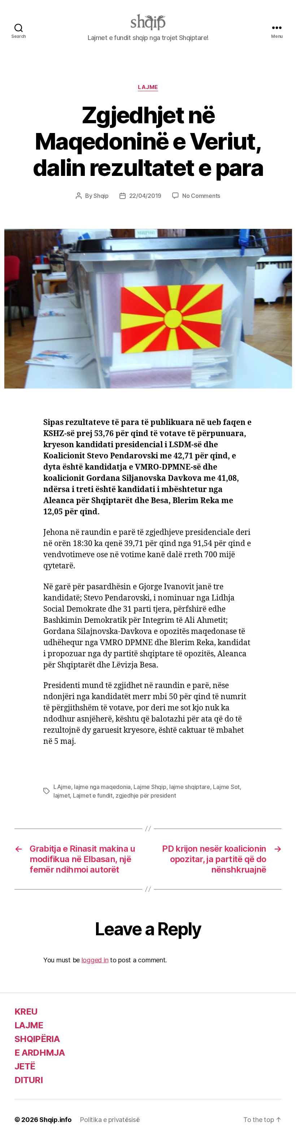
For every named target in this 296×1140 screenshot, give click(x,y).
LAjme (62, 786)
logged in (95, 960)
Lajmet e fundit (93, 795)
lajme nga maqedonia (102, 786)
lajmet (61, 795)
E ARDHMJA (39, 1052)
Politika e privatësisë (109, 1119)
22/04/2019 (145, 195)
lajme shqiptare (189, 786)
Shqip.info (55, 1119)
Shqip (101, 195)
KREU (25, 1011)
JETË (24, 1066)
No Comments (201, 195)
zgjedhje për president (146, 795)
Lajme (148, 87)
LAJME (28, 1025)
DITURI (28, 1080)
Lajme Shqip (150, 786)
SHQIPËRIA (37, 1039)
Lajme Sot (226, 786)
